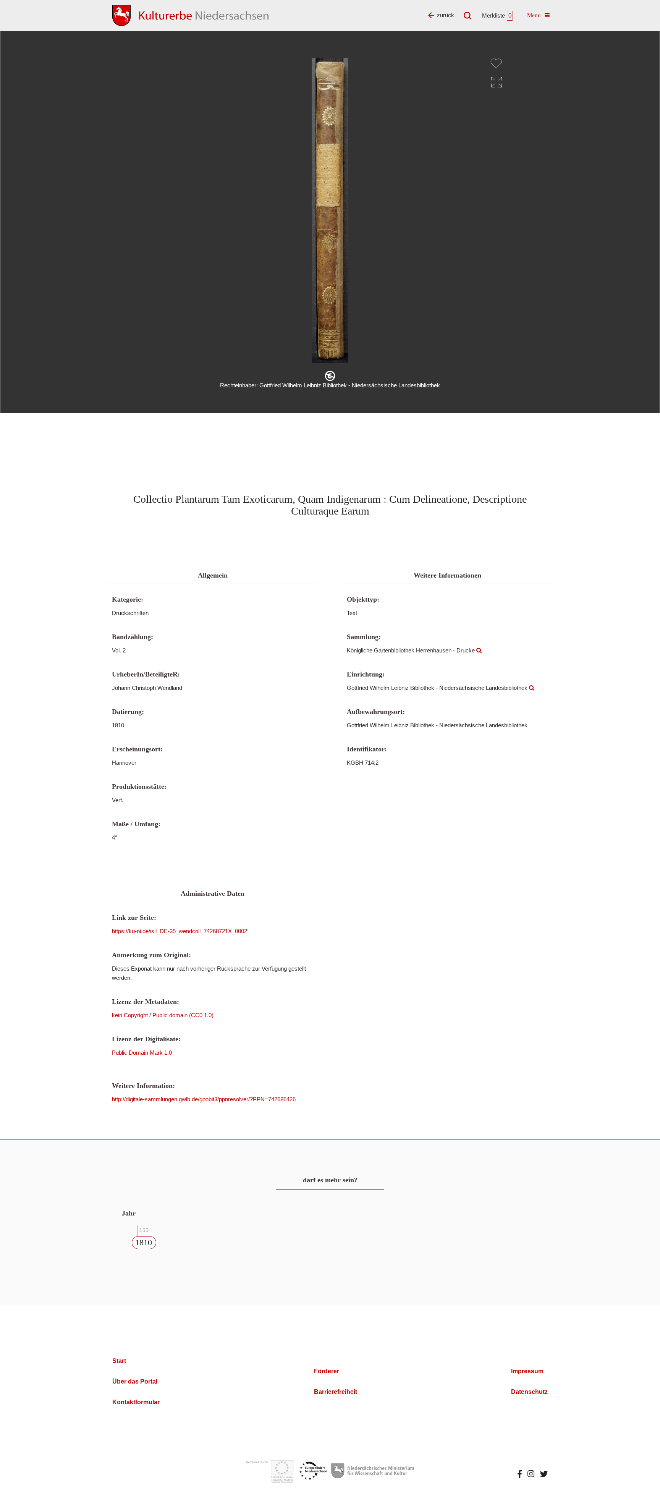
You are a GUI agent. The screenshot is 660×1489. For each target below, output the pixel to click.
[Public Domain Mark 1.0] (330, 376)
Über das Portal (134, 1381)
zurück (445, 15)
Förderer (326, 1371)
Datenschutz (529, 1392)
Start (119, 1361)
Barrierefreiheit (335, 1392)
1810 (143, 1242)
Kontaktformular (136, 1402)
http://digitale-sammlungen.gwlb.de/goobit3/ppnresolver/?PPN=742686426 (204, 1099)
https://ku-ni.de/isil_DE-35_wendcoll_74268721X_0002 (179, 931)
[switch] (496, 63)
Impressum (527, 1371)
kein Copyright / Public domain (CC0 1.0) (163, 1015)
